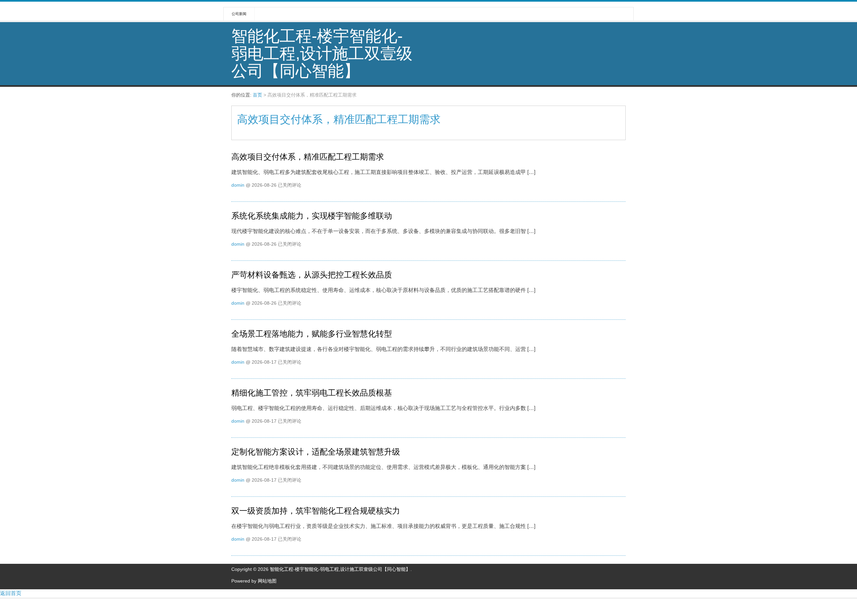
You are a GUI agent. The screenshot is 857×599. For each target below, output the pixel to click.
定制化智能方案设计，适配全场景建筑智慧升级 (315, 451)
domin (237, 185)
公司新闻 (239, 14)
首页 (257, 95)
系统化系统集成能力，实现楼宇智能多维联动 (311, 215)
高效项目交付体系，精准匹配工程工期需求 (307, 156)
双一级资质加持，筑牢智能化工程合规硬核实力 (315, 510)
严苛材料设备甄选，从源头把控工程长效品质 (311, 274)
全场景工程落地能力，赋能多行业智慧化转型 (311, 333)
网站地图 (267, 581)
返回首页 (10, 593)
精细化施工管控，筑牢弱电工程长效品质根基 (311, 392)
